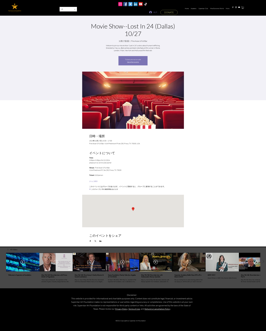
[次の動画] (263, 261)
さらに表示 (93, 181)
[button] (242, 7)
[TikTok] (146, 4)
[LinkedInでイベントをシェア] (100, 241)
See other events (133, 62)
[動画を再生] (23, 262)
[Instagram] (236, 7)
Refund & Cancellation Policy (157, 309)
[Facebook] (233, 7)
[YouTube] (239, 7)
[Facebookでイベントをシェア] (90, 241)
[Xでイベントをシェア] (95, 241)
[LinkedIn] (136, 4)
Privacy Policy (121, 309)
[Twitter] (130, 4)
